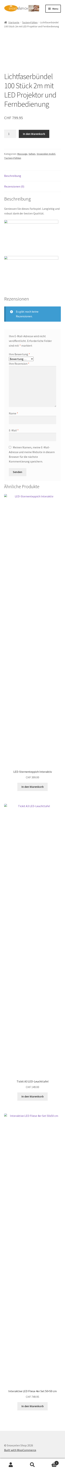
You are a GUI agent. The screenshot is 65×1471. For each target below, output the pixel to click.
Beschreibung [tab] (12, 176)
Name (13, 413)
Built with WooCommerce (20, 1450)
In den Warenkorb (34, 134)
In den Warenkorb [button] (32, 786)
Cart (50, 1461)
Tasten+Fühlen (30, 22)
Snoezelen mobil (46, 153)
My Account (11, 1465)
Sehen (32, 153)
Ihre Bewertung (19, 354)
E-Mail (14, 430)
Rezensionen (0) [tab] (14, 186)
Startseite (13, 22)
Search (32, 1465)
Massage (22, 153)
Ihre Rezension (19, 363)
